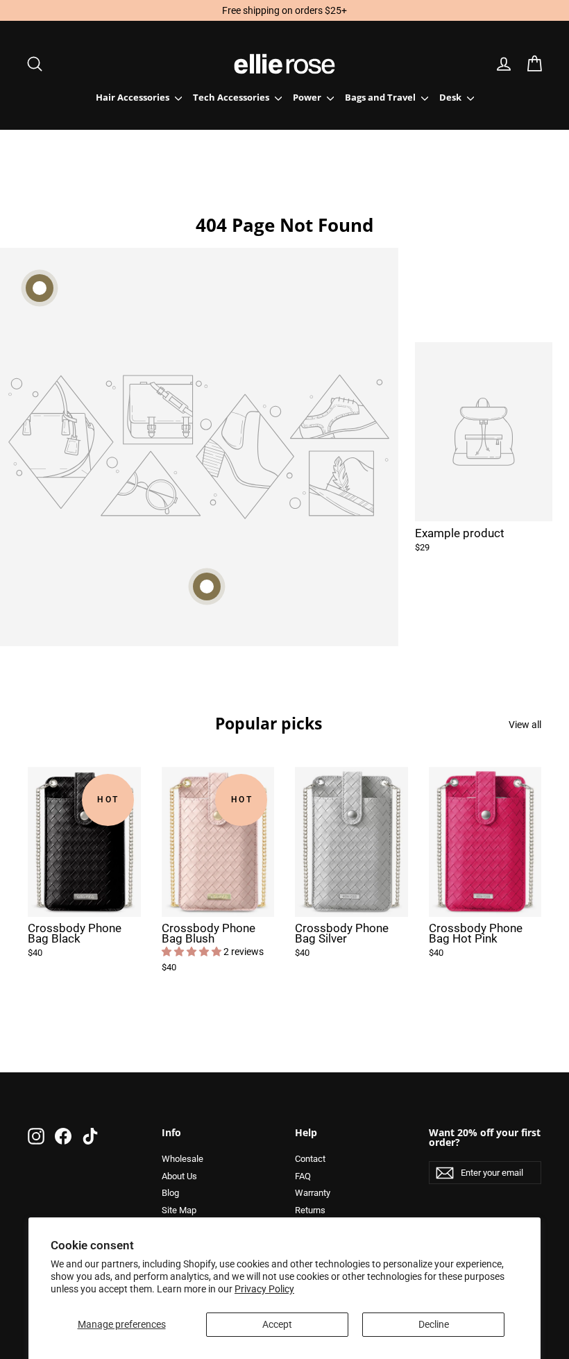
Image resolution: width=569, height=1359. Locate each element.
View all (525, 724)
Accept (277, 1324)
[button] (192, 951)
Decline (433, 1324)
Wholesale (182, 1159)
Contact (310, 1159)
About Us (179, 1176)
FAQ (303, 1176)
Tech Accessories (232, 97)
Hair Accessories (133, 97)
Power (308, 97)
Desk (451, 97)
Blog (170, 1193)
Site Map (179, 1210)
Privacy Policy (264, 1288)
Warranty (312, 1193)
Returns (310, 1210)
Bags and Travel (381, 97)
